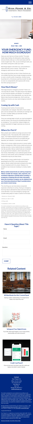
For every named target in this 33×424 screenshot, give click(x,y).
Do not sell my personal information (22, 408)
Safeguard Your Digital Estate (16, 329)
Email (5, 238)
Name (5, 229)
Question (5, 247)
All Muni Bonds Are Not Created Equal (16, 295)
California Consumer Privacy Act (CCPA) (10, 407)
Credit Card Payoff (16, 363)
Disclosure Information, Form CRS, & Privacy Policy (10, 420)
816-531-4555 (17, 17)
